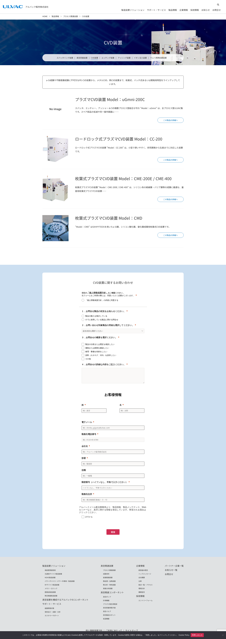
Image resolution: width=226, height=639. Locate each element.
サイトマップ (131, 630)
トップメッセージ (145, 574)
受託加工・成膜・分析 (52, 612)
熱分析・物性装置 (109, 585)
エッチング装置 (107, 57)
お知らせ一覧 (171, 569)
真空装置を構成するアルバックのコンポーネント (65, 599)
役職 (84, 470)
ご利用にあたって (114, 630)
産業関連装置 (107, 577)
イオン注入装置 (140, 57)
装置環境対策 (49, 608)
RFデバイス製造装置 (52, 585)
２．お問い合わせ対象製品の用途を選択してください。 (108, 325)
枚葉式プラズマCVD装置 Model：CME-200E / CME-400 (123, 178)
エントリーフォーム (145, 600)
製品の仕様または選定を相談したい (100, 344)
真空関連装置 (107, 565)
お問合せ (216, 9)
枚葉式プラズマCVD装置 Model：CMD (108, 218)
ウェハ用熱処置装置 (158, 57)
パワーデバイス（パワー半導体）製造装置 (60, 581)
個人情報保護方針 (94, 630)
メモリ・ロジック (51, 588)
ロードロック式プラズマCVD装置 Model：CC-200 (118, 139)
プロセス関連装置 (70, 16)
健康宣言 (142, 592)
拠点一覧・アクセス (145, 585)
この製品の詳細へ (170, 120)
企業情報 (183, 9)
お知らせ (205, 9)
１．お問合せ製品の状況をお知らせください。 (104, 311)
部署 (84, 458)
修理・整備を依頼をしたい (96, 351)
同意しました (197, 635)
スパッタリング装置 (65, 57)
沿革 (140, 581)
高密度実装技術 (50, 570)
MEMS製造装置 (50, 577)
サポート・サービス (156, 9)
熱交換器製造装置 (51, 596)
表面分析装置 (107, 588)
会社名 (85, 446)
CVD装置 (94, 57)
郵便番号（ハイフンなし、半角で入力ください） (105, 482)
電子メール (87, 422)
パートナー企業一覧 (174, 565)
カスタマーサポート (52, 615)
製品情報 (172, 9)
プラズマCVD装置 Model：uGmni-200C (110, 99)
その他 (88, 359)
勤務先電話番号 (89, 434)
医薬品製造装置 (50, 592)
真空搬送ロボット (109, 615)
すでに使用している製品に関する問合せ (101, 319)
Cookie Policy (184, 635)
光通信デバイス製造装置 (53, 574)
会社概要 (142, 577)
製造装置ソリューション (132, 9)
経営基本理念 (143, 570)
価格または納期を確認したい (97, 348)
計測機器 (106, 600)
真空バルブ (107, 611)
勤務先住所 (87, 494)
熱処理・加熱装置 (109, 581)
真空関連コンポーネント (112, 592)
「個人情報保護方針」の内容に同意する (101, 300)
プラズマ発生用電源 (110, 604)
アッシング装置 (124, 57)
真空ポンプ (107, 597)
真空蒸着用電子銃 (109, 608)
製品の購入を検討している (96, 316)
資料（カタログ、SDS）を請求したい (100, 355)
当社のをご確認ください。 (103, 292)
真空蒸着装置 (82, 57)
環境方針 (142, 588)
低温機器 (106, 618)
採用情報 (194, 9)
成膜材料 (106, 574)
